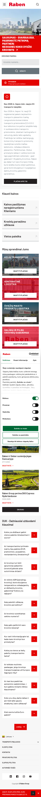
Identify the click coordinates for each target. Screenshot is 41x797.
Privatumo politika (9, 757)
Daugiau (20, 509)
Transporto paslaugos (11, 742)
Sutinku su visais (20, 428)
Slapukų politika (9, 763)
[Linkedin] (10, 776)
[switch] (35, 405)
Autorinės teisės (8, 768)
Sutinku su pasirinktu (20, 435)
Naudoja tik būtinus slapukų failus (20, 441)
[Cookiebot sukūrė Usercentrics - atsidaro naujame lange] (29, 354)
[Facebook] (17, 776)
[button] (17, 4)
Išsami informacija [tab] (20, 360)
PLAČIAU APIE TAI (20, 181)
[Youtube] (30, 776)
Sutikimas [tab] (6, 360)
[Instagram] (24, 776)
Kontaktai (6, 752)
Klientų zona (7, 747)
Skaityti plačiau (20, 271)
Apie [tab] (34, 360)
